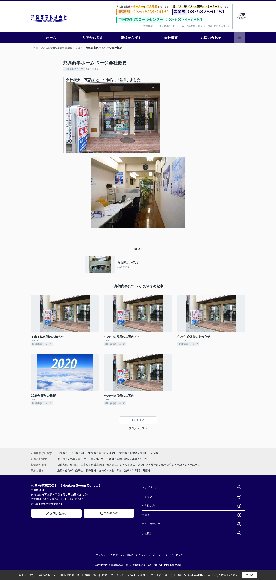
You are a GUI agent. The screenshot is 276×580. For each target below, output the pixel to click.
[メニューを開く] (239, 37)
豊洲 (120, 458)
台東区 (61, 453)
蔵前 (127, 458)
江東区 (113, 453)
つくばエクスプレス (137, 464)
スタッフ (147, 496)
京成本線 (182, 464)
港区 (83, 453)
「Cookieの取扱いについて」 (201, 575)
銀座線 (74, 464)
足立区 (154, 453)
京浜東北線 (98, 464)
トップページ (150, 487)
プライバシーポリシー (150, 555)
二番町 (110, 458)
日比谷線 (63, 464)
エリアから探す (91, 38)
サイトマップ (175, 555)
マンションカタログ (107, 555)
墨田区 (144, 453)
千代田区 (73, 453)
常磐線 (155, 464)
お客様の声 (148, 505)
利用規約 (128, 555)
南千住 (82, 458)
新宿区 (133, 453)
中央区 (92, 453)
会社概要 (171, 38)
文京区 (123, 453)
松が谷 (144, 458)
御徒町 (102, 470)
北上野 (100, 458)
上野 (60, 470)
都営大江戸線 (114, 464)
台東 (91, 458)
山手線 (85, 464)
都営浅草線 (168, 464)
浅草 (135, 458)
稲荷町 (69, 470)
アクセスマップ (151, 524)
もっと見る (138, 420)
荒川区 (102, 453)
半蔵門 (136, 470)
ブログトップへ (138, 428)
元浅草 (72, 458)
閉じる (250, 575)
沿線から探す (131, 38)
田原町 (146, 470)
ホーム (51, 38)
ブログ (146, 514)
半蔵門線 (195, 464)
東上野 (61, 458)
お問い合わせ (211, 38)
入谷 (111, 470)
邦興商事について (74, 69)
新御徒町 (91, 470)
